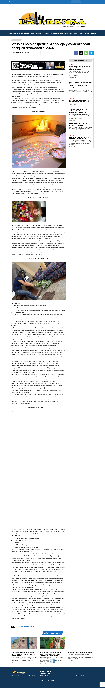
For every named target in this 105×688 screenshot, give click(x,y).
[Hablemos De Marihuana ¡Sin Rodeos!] (81, 643)
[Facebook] (7, 2)
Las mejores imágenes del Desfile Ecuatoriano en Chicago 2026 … (80, 100)
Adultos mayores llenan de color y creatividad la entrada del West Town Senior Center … (23, 654)
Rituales (26, 626)
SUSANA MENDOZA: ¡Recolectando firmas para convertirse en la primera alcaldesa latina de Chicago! (80, 85)
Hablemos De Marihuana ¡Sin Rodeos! (80, 652)
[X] (14, 2)
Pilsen (71, 64)
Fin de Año (20, 626)
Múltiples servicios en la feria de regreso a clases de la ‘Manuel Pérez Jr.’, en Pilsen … (79, 68)
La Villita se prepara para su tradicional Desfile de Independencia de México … (78, 111)
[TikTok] (11, 2)
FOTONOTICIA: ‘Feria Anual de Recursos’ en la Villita (79, 124)
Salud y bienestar (16, 40)
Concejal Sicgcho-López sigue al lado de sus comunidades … (80, 137)
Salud (32, 626)
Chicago (71, 81)
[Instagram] (9, 2)
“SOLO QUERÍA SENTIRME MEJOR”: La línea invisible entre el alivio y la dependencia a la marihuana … (52, 654)
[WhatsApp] (86, 53)
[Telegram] (91, 53)
